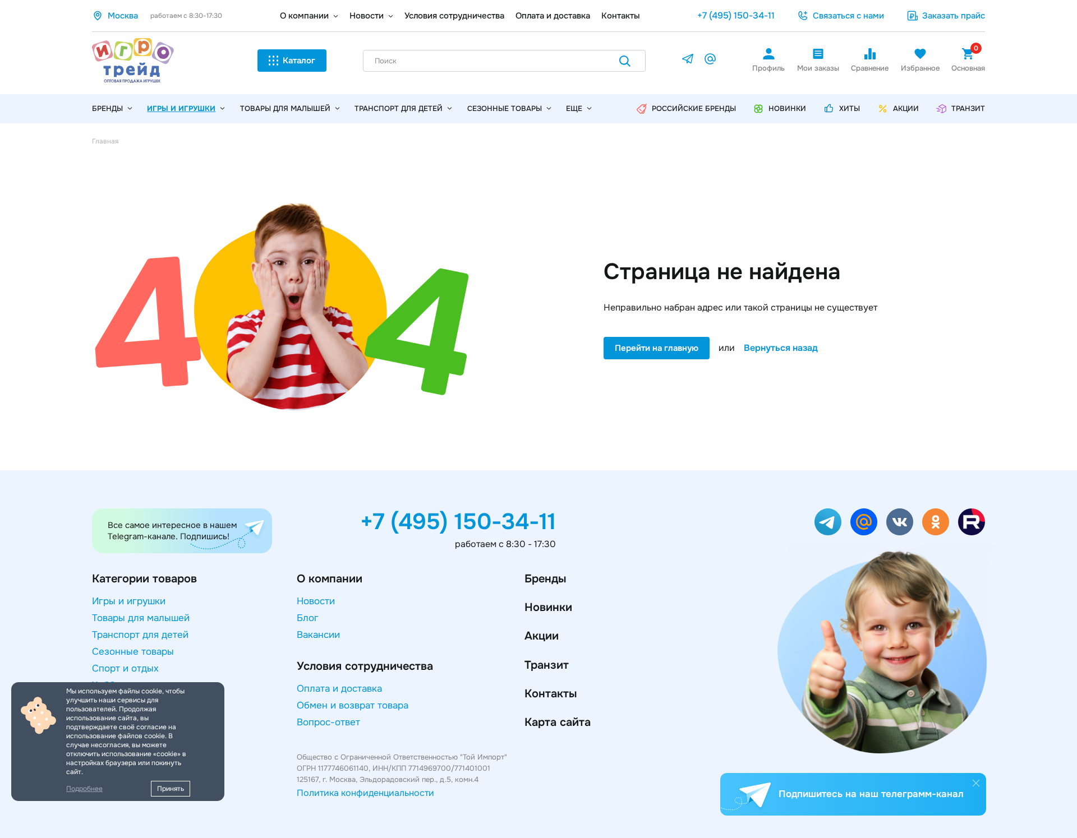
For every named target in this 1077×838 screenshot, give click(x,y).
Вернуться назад (781, 348)
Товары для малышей (285, 108)
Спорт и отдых (125, 668)
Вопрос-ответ (328, 722)
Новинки (548, 607)
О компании (304, 15)
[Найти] (625, 63)
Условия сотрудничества (454, 15)
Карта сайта (557, 722)
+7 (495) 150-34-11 (736, 15)
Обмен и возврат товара (352, 705)
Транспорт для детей (399, 108)
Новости (366, 15)
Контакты (620, 15)
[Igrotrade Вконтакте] (899, 521)
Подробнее (84, 788)
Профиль (768, 68)
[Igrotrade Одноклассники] (935, 521)
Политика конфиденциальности (365, 793)
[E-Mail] (710, 60)
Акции (541, 636)
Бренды (545, 579)
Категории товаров (144, 579)
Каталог (299, 60)
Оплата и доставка (553, 15)
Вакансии (318, 635)
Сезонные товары (504, 108)
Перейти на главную (656, 348)
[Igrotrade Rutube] (971, 521)
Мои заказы (818, 68)
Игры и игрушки (181, 108)
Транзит (546, 665)
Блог (308, 618)
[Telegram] (687, 60)
